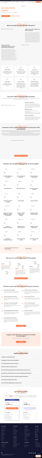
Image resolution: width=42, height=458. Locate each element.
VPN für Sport (3, 445)
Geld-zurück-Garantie (27, 434)
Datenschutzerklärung (37, 445)
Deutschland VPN (15, 430)
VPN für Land (15, 446)
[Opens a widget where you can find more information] (38, 456)
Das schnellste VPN (27, 430)
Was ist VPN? (13, 1)
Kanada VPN (14, 434)
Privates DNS (14, 442)
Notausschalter (15, 438)
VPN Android (2, 429)
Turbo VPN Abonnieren (4, 265)
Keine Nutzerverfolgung (27, 433)
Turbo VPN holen (21, 325)
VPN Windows (3, 433)
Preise (4, 1)
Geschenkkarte (37, 442)
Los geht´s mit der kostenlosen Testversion (21, 155)
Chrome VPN (2, 434)
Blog (35, 441)
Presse (25, 438)
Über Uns (26, 446)
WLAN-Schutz (15, 441)
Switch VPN (2, 438)
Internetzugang (15, 445)
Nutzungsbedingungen (38, 446)
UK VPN (14, 429)
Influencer (26, 437)
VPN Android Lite (3, 430)
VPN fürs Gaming (3, 446)
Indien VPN (14, 433)
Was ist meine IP (26, 429)
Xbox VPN (2, 437)
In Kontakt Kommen (27, 445)
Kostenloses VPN (5, 2)
